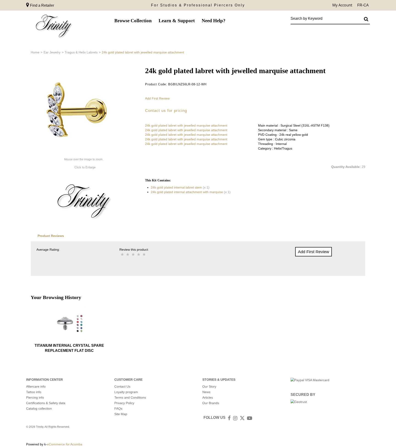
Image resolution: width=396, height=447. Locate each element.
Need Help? (214, 20)
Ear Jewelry (52, 52)
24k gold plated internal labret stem (176, 187)
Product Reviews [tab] (51, 236)
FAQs (118, 408)
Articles (207, 397)
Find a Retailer (41, 5)
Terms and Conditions (130, 397)
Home (35, 52)
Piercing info (35, 397)
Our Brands (210, 403)
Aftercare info (36, 386)
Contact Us (122, 386)
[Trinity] (54, 27)
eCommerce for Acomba (64, 444)
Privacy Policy (124, 403)
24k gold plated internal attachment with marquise (187, 192)
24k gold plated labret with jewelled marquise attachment (186, 125)
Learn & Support (177, 20)
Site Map (120, 414)
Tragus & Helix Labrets (81, 52)
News (206, 392)
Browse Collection (133, 20)
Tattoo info (33, 392)
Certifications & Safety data (45, 403)
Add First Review (157, 98)
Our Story (209, 386)
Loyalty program (126, 392)
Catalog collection (39, 408)
